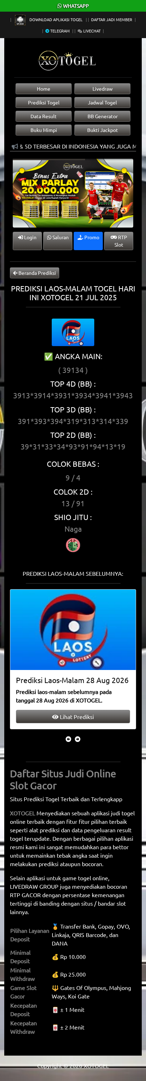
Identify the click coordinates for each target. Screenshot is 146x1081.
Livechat (91, 31)
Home (43, 88)
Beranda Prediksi (36, 273)
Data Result (43, 116)
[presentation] (68, 739)
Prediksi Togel (44, 102)
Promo (91, 237)
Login (29, 237)
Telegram (59, 31)
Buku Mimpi (43, 130)
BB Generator (103, 116)
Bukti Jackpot (102, 130)
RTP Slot (120, 241)
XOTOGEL (22, 812)
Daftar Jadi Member (111, 19)
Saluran (60, 237)
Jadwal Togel (102, 102)
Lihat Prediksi (76, 716)
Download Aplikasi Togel (56, 19)
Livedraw (102, 88)
